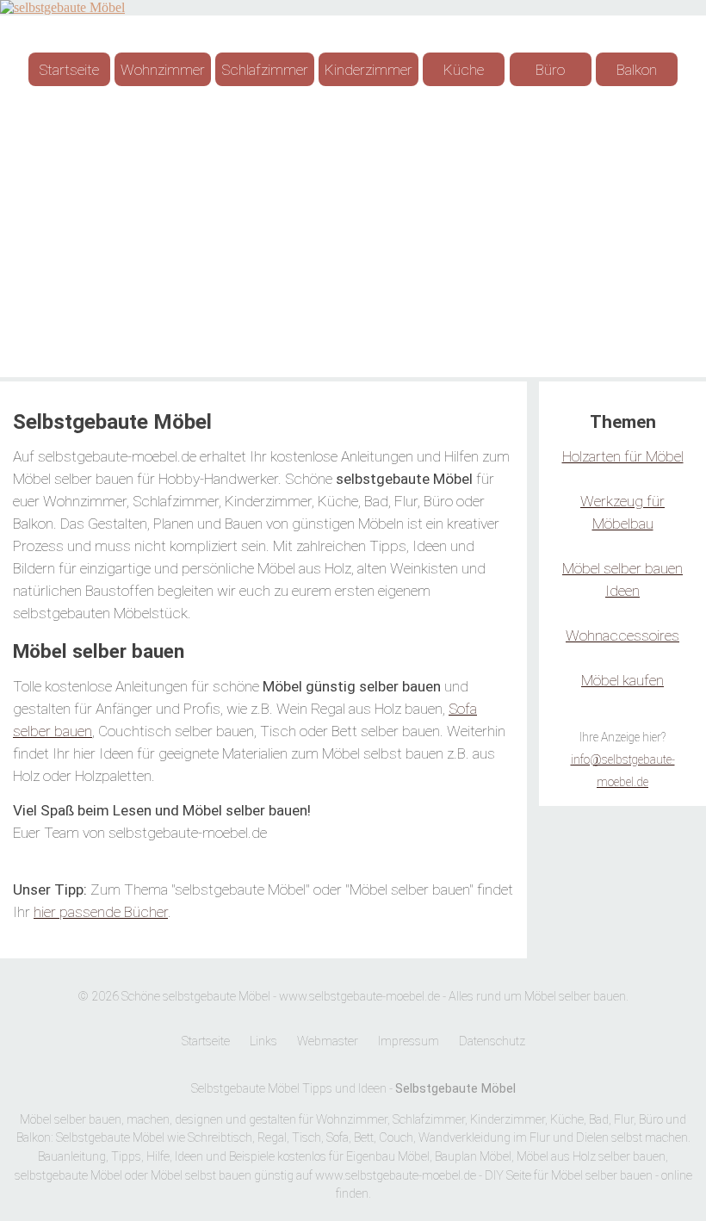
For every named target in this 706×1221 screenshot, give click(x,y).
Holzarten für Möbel (623, 456)
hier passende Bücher (101, 911)
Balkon (636, 69)
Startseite (69, 69)
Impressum (408, 1041)
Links (263, 1041)
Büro (550, 69)
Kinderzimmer (368, 69)
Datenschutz (492, 1041)
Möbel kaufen (622, 680)
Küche (463, 69)
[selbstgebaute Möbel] (62, 7)
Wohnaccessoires (622, 635)
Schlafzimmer (264, 69)
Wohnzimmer (163, 69)
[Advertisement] (353, 239)
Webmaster (327, 1041)
